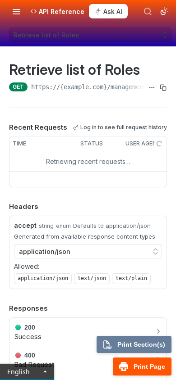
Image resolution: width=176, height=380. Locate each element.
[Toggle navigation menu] (16, 11)
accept (25, 225)
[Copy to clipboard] (163, 87)
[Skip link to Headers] (2, 206)
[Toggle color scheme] (164, 11)
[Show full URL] (152, 87)
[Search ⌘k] (147, 11)
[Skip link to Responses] (2, 309)
